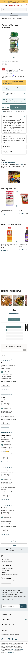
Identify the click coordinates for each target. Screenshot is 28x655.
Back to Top (14, 542)
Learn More (16, 2)
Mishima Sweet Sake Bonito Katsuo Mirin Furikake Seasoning (9, 209)
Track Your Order (5, 559)
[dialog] (14, 648)
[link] (25, 5)
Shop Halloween (3, 15)
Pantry (14, 18)
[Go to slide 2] (14, 57)
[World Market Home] (14, 5)
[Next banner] (26, 1)
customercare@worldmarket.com (9, 574)
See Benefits (9, 73)
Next (14, 545)
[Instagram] (9, 639)
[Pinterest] (12, 639)
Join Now (5, 83)
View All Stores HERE (6, 583)
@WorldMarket (5, 634)
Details (10, 83)
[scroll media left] (3, 300)
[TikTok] (6, 639)
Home (2, 18)
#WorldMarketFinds (14, 634)
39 (10, 61)
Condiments (19, 18)
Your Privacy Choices (9, 652)
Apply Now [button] (15, 71)
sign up (23, 606)
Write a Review (14, 320)
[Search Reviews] (24, 350)
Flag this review (5, 389)
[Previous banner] (1, 1)
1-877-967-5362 (5, 570)
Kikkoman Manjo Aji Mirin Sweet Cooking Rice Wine (9, 245)
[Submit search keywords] (24, 10)
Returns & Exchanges (6, 561)
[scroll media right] (24, 300)
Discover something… (8, 9)
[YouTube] (16, 639)
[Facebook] (2, 639)
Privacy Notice (14, 649)
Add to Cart (18, 107)
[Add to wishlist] (17, 191)
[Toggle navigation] (2, 5)
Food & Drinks (8, 18)
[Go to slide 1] (13, 57)
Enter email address (8, 606)
